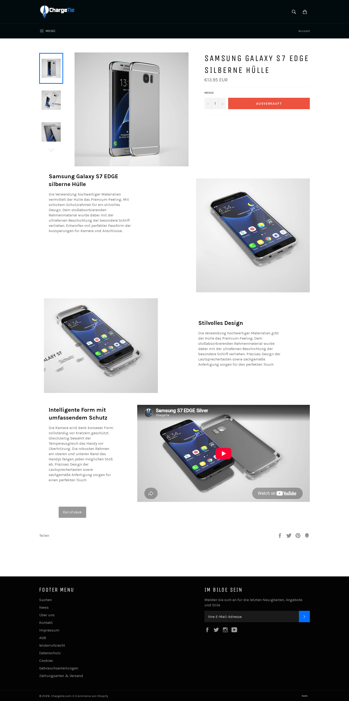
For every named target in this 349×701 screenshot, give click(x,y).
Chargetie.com (61, 696)
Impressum (49, 630)
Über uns (47, 615)
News (44, 607)
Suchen (45, 600)
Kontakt (46, 622)
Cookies (46, 660)
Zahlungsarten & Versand (61, 675)
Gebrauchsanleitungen (58, 668)
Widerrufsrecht (52, 645)
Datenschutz (50, 653)
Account (304, 31)
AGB (42, 638)
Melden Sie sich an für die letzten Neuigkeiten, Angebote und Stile (253, 602)
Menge (209, 92)
